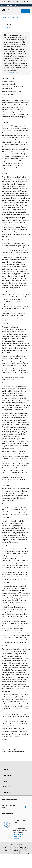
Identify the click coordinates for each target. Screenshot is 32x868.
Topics (5, 781)
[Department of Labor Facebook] (5, 848)
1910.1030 (7, 27)
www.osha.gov (17, 838)
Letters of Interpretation (10, 17)
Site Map (6, 851)
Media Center (7, 787)
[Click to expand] (16, 2)
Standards (6, 769)
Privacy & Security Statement (26, 852)
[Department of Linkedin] (26, 848)
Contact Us (6, 792)
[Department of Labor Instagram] (16, 848)
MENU (25, 11)
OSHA (5, 10)
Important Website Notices (15, 852)
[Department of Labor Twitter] (10, 848)
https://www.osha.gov (11, 72)
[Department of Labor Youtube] (21, 848)
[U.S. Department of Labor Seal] (6, 824)
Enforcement (7, 775)
